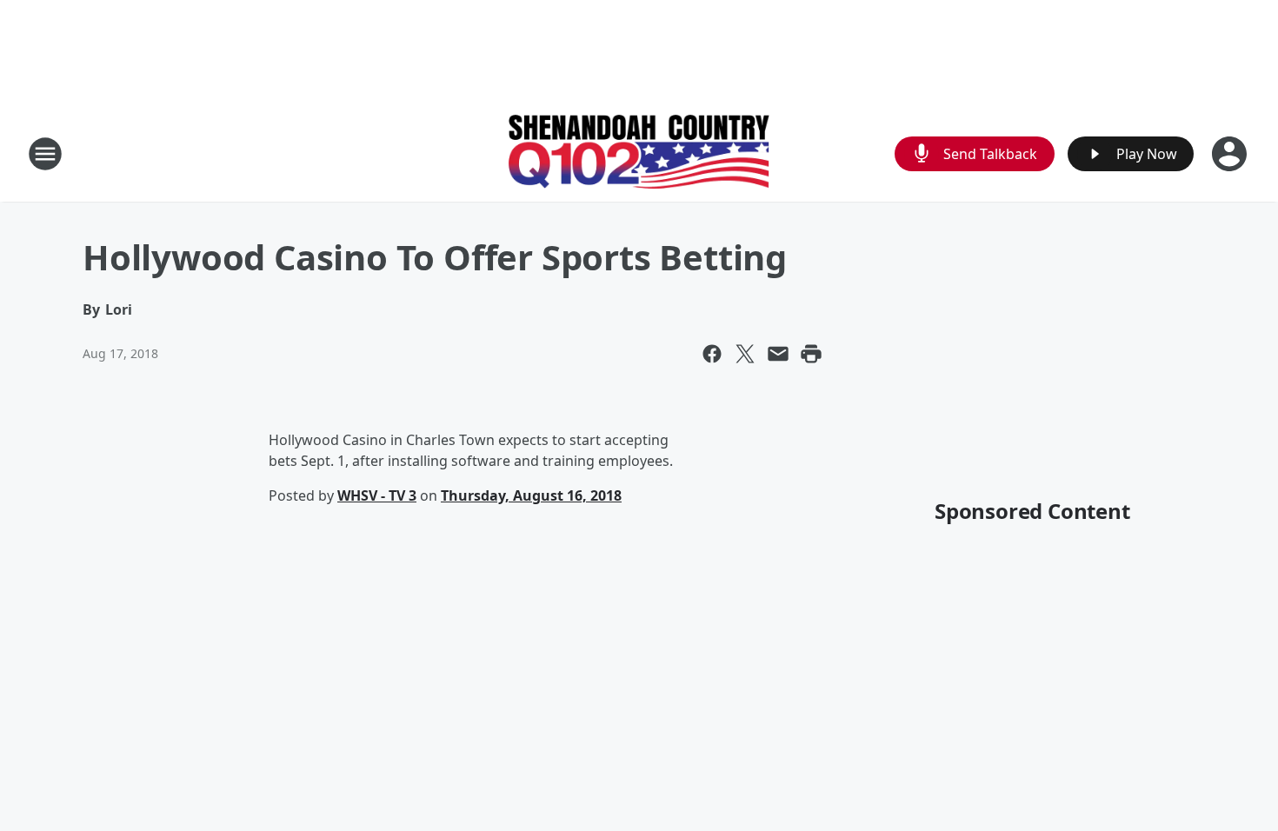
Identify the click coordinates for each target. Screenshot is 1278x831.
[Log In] (1231, 153)
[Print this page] (811, 354)
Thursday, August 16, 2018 (531, 495)
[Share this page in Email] (778, 354)
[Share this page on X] (745, 354)
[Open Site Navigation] (45, 153)
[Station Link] (639, 154)
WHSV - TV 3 (376, 495)
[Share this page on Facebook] (712, 354)
